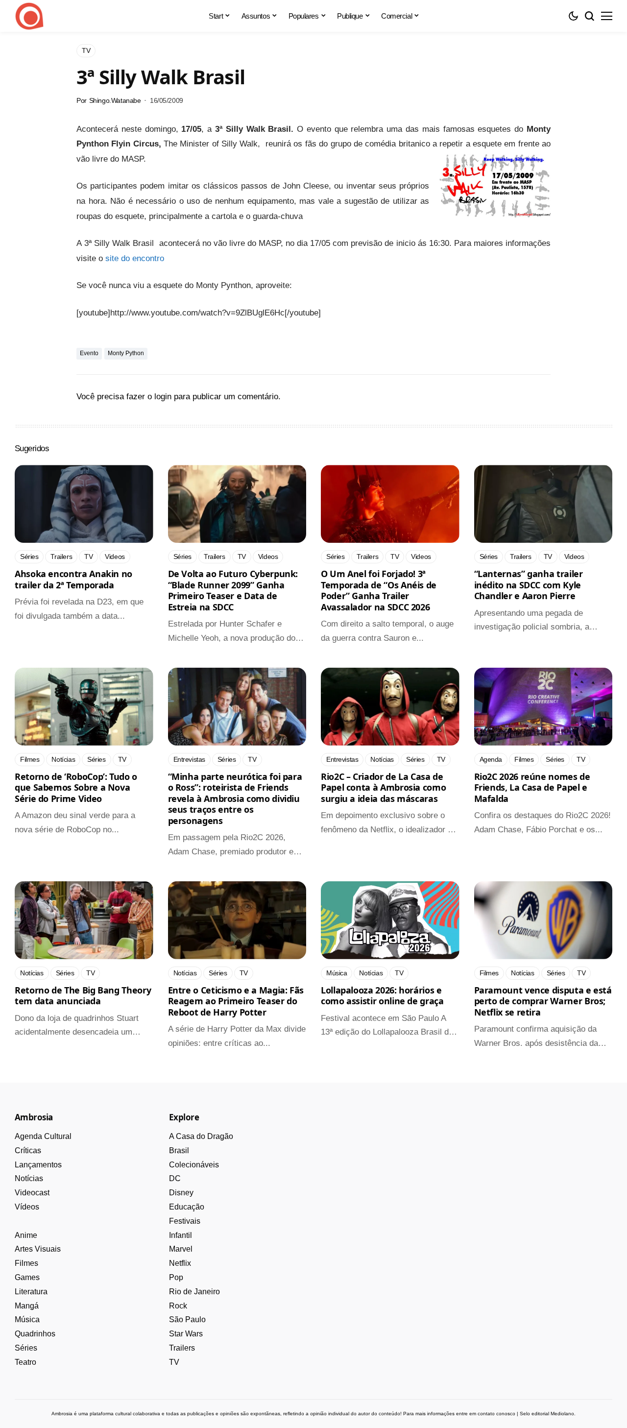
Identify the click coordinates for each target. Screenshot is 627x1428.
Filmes (26, 1263)
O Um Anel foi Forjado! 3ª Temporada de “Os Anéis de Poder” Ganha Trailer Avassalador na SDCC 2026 (378, 590)
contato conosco (496, 1413)
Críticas (28, 1150)
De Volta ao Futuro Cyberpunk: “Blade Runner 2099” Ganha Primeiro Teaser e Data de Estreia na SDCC (233, 590)
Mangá (27, 1306)
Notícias (29, 1178)
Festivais (184, 1221)
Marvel (181, 1249)
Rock (178, 1306)
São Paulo (187, 1319)
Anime (26, 1235)
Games (27, 1277)
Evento (89, 353)
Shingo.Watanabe (115, 100)
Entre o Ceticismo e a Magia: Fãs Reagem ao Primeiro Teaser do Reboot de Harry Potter (236, 1001)
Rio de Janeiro (194, 1291)
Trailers (182, 1348)
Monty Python (126, 353)
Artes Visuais (38, 1249)
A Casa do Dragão (201, 1136)
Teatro (25, 1362)
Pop (176, 1277)
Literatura (31, 1291)
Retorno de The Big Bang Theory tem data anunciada (83, 995)
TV (174, 1362)
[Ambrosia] (29, 16)
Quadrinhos (35, 1334)
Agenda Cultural (43, 1136)
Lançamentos (38, 1165)
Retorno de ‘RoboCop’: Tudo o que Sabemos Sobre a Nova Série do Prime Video (76, 787)
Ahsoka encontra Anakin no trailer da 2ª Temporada (73, 579)
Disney (181, 1192)
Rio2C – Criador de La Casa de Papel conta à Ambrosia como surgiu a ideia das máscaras (383, 787)
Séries (26, 1348)
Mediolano (562, 1413)
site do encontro (134, 258)
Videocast (32, 1192)
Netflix (180, 1263)
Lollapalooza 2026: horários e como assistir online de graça (382, 995)
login (162, 396)
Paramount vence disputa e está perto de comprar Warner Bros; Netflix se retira (543, 1001)
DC (175, 1178)
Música (27, 1319)
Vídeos (27, 1207)
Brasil (179, 1150)
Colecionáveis (194, 1165)
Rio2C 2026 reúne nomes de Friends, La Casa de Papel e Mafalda (532, 787)
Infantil (180, 1235)
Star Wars (186, 1334)
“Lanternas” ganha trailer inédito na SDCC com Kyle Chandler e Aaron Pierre (528, 585)
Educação (186, 1207)
